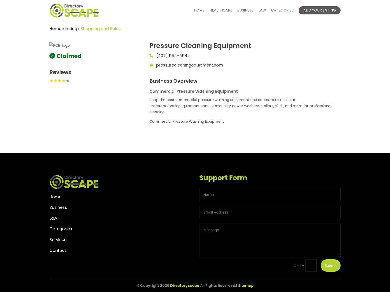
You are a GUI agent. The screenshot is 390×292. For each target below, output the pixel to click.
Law (262, 10)
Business (245, 10)
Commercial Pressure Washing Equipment (186, 121)
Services (57, 239)
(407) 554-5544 (173, 55)
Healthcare (220, 10)
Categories (282, 10)
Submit (331, 265)
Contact (57, 250)
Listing (71, 28)
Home (199, 10)
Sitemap (246, 285)
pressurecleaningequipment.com (189, 65)
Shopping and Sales (101, 28)
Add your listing (319, 10)
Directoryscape (184, 285)
